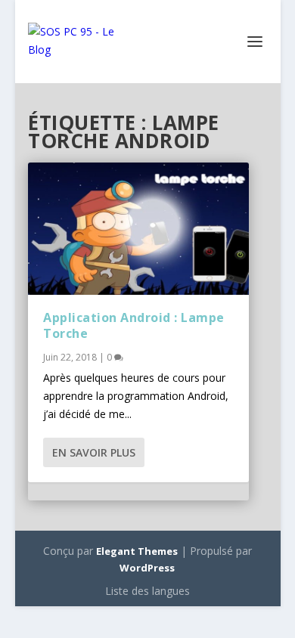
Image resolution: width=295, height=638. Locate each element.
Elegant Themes (137, 551)
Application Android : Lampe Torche (134, 325)
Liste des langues (147, 591)
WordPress (147, 568)
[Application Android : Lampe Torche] (138, 229)
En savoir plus (93, 452)
